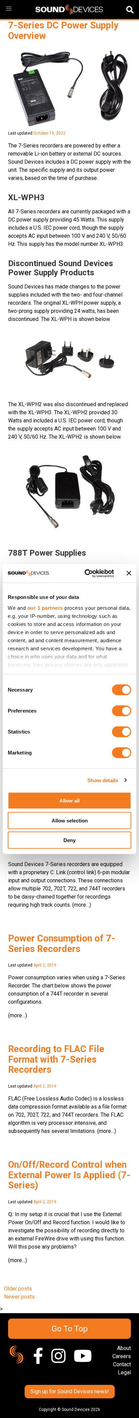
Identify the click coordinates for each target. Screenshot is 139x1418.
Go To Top (70, 1328)
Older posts (18, 1288)
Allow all (69, 801)
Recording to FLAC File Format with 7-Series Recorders (56, 1059)
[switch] (121, 710)
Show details (102, 780)
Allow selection (70, 820)
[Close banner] (129, 573)
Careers (121, 1356)
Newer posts (19, 1297)
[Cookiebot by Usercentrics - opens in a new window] (86, 573)
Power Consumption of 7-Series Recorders (61, 943)
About (124, 1348)
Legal (124, 1372)
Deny (69, 840)
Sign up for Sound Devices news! (69, 1391)
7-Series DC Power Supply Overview (63, 30)
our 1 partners (45, 607)
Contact (122, 1364)
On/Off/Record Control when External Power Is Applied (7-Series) (69, 1175)
